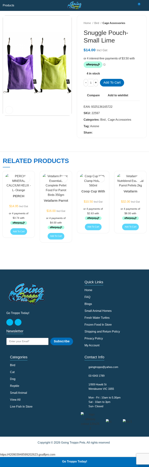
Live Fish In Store (21, 406)
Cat (12, 372)
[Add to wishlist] (27, 179)
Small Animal (18, 392)
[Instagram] (18, 322)
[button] (18, 231)
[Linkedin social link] (108, 132)
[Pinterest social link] (104, 132)
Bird (97, 23)
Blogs (88, 303)
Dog (12, 379)
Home (88, 23)
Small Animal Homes (98, 310)
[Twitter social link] (100, 132)
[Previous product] (131, 23)
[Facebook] (9, 322)
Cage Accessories (113, 23)
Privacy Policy (93, 338)
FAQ (87, 297)
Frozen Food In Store (98, 324)
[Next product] (138, 23)
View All (15, 399)
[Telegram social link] (112, 132)
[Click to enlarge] (9, 110)
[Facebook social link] (96, 132)
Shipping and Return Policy (102, 331)
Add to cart (112, 82)
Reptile (14, 385)
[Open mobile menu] (145, 5)
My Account (91, 345)
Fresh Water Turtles (97, 317)
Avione (94, 126)
